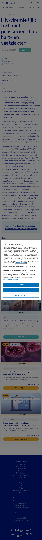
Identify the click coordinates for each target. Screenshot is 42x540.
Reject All (21, 285)
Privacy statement (20, 263)
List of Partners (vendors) (10, 279)
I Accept (21, 290)
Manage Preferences (21, 295)
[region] (21, 270)
